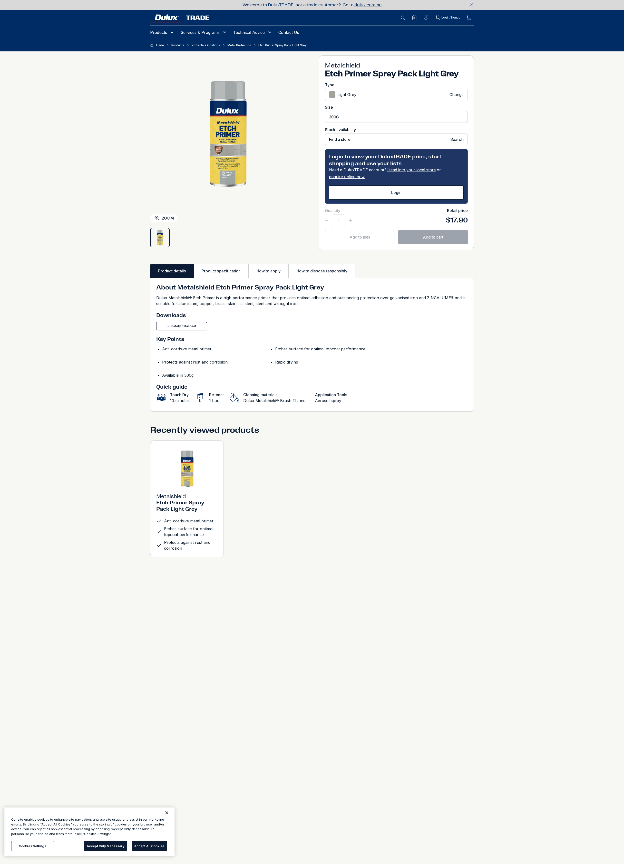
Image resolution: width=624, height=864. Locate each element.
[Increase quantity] (350, 220)
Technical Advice (249, 32)
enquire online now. (347, 176)
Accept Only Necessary (106, 846)
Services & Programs (200, 32)
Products (158, 32)
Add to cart (433, 237)
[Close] (166, 812)
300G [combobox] (334, 117)
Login (396, 192)
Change (456, 94)
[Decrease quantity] (326, 220)
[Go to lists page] (414, 17)
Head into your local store (411, 169)
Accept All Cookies (149, 846)
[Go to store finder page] (426, 17)
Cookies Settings (32, 846)
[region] (89, 831)
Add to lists (360, 237)
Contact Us (288, 32)
